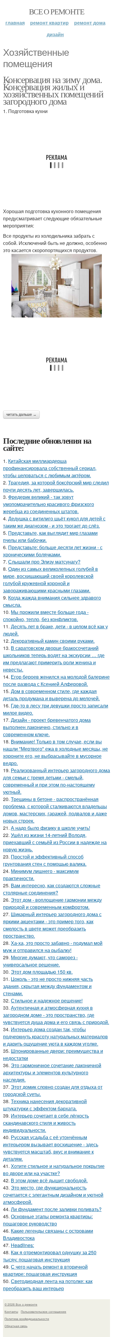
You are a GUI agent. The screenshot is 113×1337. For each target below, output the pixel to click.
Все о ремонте (56, 11)
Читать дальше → (21, 414)
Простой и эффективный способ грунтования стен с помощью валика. (44, 860)
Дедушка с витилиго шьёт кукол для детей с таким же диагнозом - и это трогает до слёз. (54, 522)
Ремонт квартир (49, 22)
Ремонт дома (89, 22)
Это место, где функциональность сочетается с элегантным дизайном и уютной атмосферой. (53, 1194)
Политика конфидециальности (27, 1319)
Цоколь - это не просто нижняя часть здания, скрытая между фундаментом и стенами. (48, 986)
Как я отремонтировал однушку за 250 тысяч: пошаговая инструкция (49, 1256)
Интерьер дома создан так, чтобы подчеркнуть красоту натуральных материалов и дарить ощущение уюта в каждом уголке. (55, 1036)
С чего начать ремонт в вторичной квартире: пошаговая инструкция (45, 1270)
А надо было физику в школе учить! (50, 827)
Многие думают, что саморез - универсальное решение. (40, 961)
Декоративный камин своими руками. (53, 640)
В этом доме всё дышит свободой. (49, 1180)
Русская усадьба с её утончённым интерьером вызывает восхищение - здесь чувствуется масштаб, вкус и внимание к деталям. (50, 1148)
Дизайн (55, 34)
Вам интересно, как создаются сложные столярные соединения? (51, 889)
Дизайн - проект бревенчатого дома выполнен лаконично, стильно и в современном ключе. (47, 727)
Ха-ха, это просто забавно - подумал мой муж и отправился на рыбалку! (52, 946)
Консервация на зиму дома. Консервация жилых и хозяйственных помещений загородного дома (53, 90)
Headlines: (22, 1245)
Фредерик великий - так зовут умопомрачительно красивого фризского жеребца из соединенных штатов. (48, 504)
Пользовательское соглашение (43, 1311)
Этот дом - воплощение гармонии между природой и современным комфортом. (52, 903)
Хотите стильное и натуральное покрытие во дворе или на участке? (54, 1170)
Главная (15, 22)
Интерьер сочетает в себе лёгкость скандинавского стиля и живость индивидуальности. (46, 1122)
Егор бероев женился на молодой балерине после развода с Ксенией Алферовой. (56, 680)
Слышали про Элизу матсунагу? (44, 561)
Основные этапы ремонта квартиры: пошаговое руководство (48, 1220)
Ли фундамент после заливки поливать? (56, 1209)
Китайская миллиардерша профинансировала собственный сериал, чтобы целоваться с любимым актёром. (49, 468)
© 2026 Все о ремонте (21, 1304)
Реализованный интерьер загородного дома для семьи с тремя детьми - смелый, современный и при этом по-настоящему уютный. (56, 781)
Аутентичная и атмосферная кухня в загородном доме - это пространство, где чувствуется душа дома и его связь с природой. (56, 1015)
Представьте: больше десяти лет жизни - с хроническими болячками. (52, 551)
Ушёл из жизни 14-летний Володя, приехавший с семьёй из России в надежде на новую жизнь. (55, 842)
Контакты (11, 1311)
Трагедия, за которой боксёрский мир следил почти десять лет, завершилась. (56, 486)
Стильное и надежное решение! (47, 1000)
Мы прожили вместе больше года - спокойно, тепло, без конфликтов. (46, 616)
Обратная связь (16, 1326)
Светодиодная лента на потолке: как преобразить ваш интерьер (48, 1285)
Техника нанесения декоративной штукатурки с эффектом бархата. (45, 1105)
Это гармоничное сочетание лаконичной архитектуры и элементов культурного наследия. (52, 1072)
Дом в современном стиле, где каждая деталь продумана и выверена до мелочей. (51, 695)
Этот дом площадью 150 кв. (42, 971)
